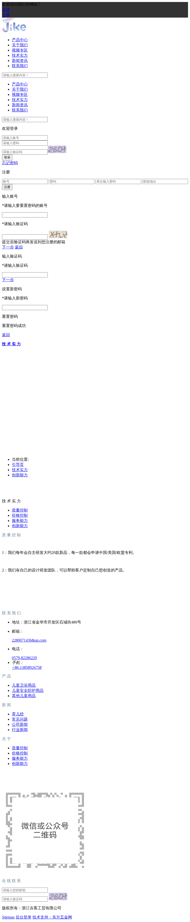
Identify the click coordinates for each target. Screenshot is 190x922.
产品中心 (20, 40)
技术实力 (20, 55)
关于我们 (20, 45)
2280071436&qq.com (29, 640)
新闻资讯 (20, 60)
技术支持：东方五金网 (52, 917)
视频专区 (20, 50)
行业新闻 (20, 730)
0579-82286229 (24, 658)
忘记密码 (10, 163)
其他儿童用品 (24, 696)
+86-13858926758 (27, 667)
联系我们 (20, 66)
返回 (19, 247)
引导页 (18, 464)
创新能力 (20, 475)
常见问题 (20, 719)
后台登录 (23, 917)
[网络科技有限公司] (14, 31)
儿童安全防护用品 (28, 690)
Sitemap (8, 917)
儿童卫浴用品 (24, 685)
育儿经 (18, 714)
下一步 (8, 247)
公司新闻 (20, 724)
